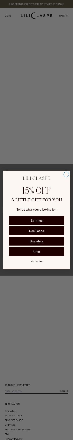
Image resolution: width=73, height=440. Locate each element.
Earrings (36, 220)
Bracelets (36, 241)
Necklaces (36, 230)
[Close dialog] (66, 174)
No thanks (37, 261)
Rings (36, 251)
